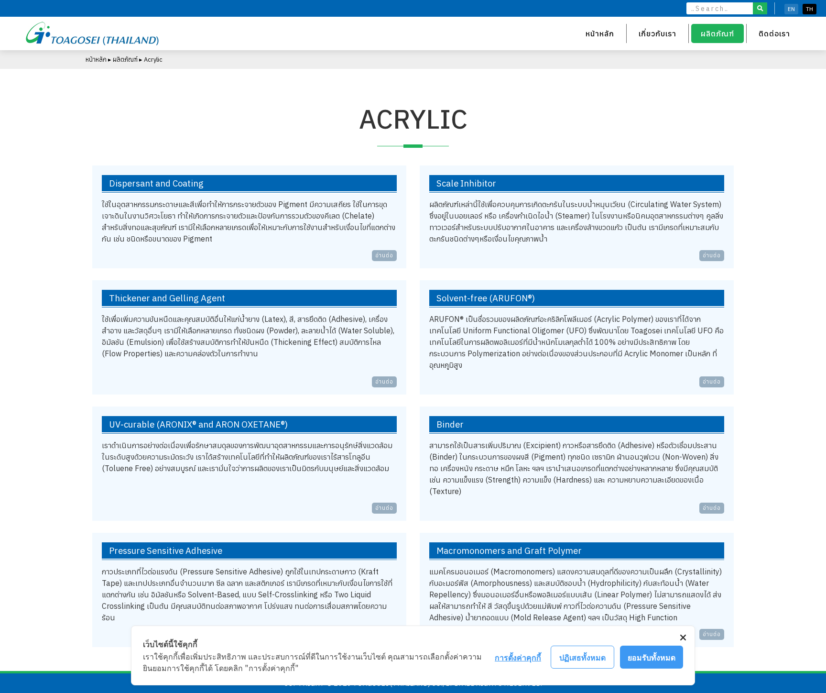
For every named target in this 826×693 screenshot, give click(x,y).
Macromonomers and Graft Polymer (509, 550)
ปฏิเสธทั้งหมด (582, 657)
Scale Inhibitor (466, 183)
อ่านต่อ (384, 255)
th (809, 8)
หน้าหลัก (600, 33)
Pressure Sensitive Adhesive (165, 550)
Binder (450, 424)
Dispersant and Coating (156, 183)
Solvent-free (485, 298)
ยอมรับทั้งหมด (651, 657)
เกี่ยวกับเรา (657, 33)
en (791, 8)
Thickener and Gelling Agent (167, 298)
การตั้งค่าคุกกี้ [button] (518, 657)
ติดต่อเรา (774, 33)
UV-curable (198, 424)
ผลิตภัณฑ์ (717, 33)
